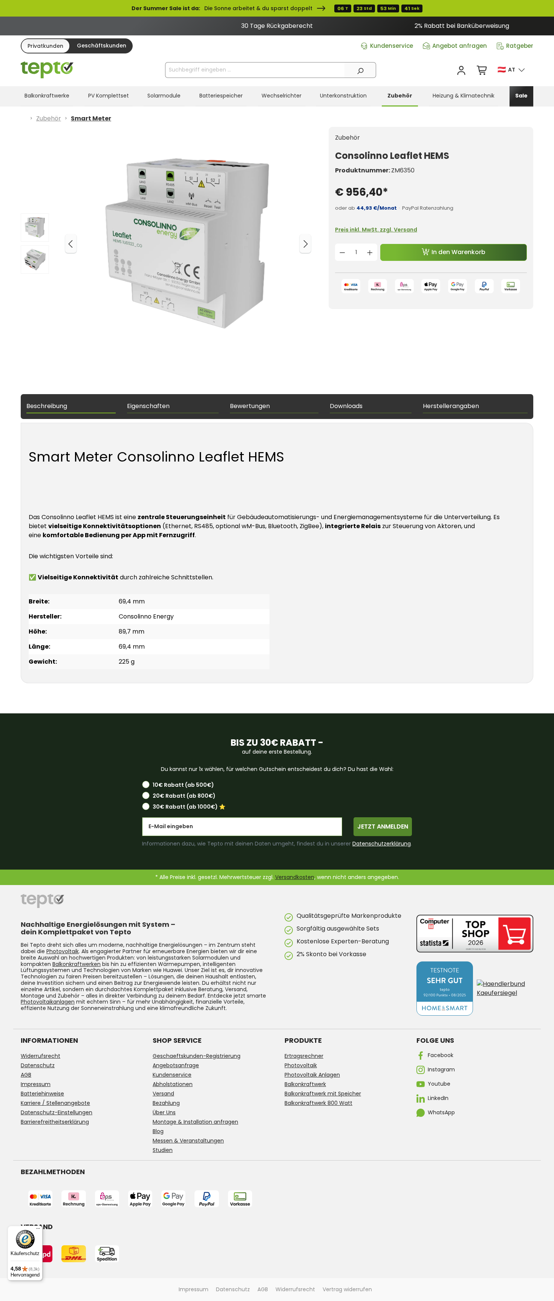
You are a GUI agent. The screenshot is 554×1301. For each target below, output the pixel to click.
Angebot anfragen (459, 46)
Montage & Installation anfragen (195, 1122)
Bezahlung (166, 1103)
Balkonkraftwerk (305, 1084)
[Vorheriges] (71, 243)
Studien (163, 1150)
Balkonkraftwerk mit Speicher (323, 1093)
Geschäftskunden (101, 45)
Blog (158, 1131)
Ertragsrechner (304, 1056)
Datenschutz (38, 1065)
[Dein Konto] (461, 70)
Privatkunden (45, 46)
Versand (163, 1093)
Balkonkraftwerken (76, 964)
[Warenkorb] (482, 70)
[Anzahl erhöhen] (370, 252)
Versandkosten (294, 877)
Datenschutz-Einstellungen (56, 1112)
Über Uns (164, 1112)
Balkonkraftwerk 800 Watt (318, 1103)
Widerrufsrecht (40, 1056)
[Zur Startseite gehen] (47, 70)
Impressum (36, 1084)
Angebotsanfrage (176, 1065)
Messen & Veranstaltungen (188, 1140)
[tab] (71, 406)
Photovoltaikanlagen (48, 1001)
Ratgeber (519, 46)
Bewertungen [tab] (250, 406)
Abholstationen (173, 1084)
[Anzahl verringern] (342, 252)
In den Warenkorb (457, 252)
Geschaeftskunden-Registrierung (196, 1056)
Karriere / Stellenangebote (55, 1103)
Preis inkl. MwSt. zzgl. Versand (376, 229)
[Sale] (277, 8)
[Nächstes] (305, 243)
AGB (26, 1075)
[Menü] (38, 1230)
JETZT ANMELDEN (382, 826)
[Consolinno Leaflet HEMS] (187, 243)
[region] (277, 26)
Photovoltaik (62, 951)
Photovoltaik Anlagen (312, 1075)
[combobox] (255, 70)
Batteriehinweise (42, 1093)
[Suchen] (360, 70)
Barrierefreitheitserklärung (55, 1122)
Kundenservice (391, 46)
